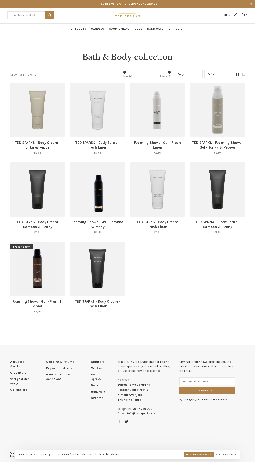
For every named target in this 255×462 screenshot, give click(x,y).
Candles (97, 28)
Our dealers (18, 389)
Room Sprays (119, 28)
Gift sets (176, 28)
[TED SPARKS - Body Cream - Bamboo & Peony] (37, 190)
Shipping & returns (60, 361)
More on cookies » (226, 454)
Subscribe (207, 390)
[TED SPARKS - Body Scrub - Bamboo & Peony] (217, 190)
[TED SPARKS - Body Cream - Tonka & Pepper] (37, 111)
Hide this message (198, 454)
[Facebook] (119, 421)
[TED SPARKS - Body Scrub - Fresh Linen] (97, 111)
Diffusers (78, 28)
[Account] (236, 15)
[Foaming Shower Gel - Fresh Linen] (157, 111)
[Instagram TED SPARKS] (126, 421)
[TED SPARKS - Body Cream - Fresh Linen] (157, 190)
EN (225, 15)
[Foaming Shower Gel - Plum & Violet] (37, 269)
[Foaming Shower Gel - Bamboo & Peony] (97, 190)
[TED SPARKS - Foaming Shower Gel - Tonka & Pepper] (217, 111)
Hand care (155, 28)
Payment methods (59, 368)
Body (139, 28)
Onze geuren (19, 372)
